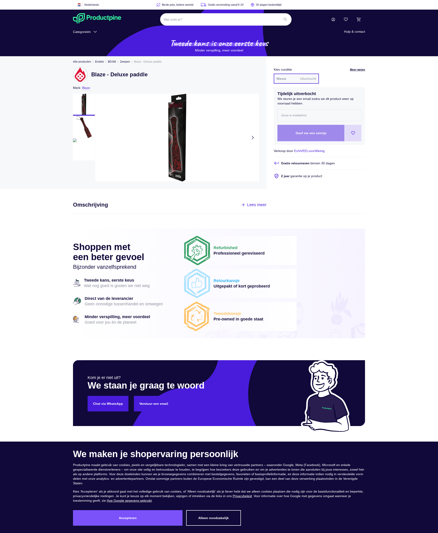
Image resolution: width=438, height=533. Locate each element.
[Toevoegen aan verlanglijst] (353, 133)
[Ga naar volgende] (252, 137)
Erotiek (99, 61)
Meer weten (357, 69)
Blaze (86, 88)
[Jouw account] (333, 19)
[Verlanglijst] (345, 19)
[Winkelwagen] (358, 19)
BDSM (112, 61)
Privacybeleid (242, 496)
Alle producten (82, 61)
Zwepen (125, 61)
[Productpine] (97, 19)
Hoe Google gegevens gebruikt (129, 500)
